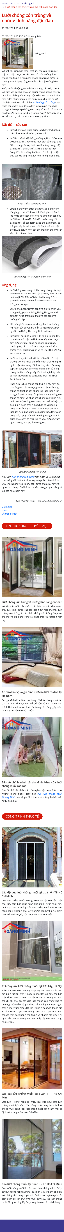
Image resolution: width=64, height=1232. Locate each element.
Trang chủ (7, 3)
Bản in (5, 510)
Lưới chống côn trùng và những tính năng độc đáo (32, 602)
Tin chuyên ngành (25, 3)
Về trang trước (9, 513)
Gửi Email (7, 506)
